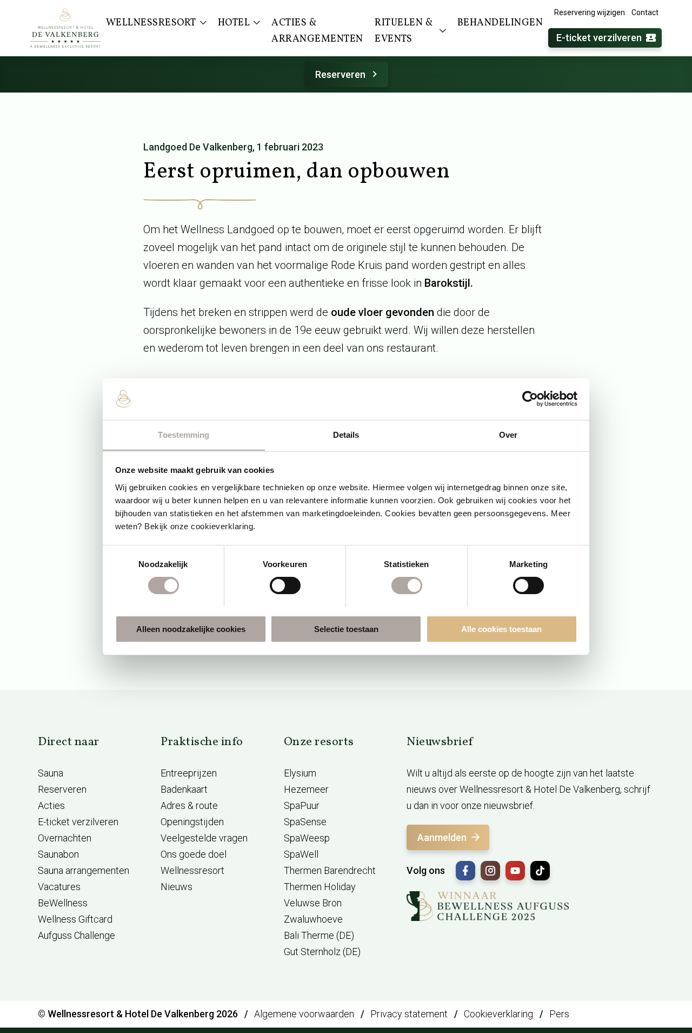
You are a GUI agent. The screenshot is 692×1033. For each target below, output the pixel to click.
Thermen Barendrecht (330, 870)
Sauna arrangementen (83, 870)
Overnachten (64, 838)
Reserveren (340, 74)
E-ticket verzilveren (599, 37)
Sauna (50, 773)
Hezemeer (306, 789)
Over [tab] (508, 434)
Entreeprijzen (189, 773)
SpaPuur (302, 805)
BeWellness (63, 903)
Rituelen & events (404, 31)
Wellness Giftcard (75, 919)
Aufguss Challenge (76, 935)
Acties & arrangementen (317, 31)
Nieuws (176, 886)
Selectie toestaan (346, 628)
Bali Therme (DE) (319, 935)
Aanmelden (442, 837)
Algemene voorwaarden (304, 1013)
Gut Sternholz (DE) (322, 951)
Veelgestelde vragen (204, 838)
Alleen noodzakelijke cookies (190, 628)
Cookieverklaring (498, 1013)
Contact (644, 12)
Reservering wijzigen (589, 12)
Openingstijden (192, 821)
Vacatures (59, 886)
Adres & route (189, 805)
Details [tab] (346, 434)
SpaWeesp (307, 838)
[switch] (285, 585)
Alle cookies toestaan (501, 628)
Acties (51, 805)
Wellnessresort (192, 870)
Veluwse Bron (313, 903)
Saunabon (58, 854)
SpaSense (305, 821)
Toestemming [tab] (183, 434)
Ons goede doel (194, 854)
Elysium (300, 773)
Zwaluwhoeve (313, 919)
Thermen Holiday (320, 886)
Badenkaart (184, 789)
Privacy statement (409, 1013)
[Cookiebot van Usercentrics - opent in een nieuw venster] (530, 399)
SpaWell (301, 854)
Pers (559, 1013)
